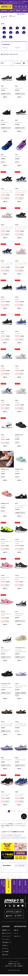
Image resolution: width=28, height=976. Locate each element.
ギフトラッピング (6, 936)
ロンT (11, 835)
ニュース (16, 933)
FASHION (4, 10)
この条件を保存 (20, 865)
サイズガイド (5, 948)
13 (19, 811)
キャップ (18, 835)
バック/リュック (6, 837)
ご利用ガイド (5, 945)
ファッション (8, 877)
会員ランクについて (7, 933)
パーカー (5, 835)
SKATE (24, 10)
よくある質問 (5, 951)
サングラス (16, 837)
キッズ (23, 837)
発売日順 (18, 63)
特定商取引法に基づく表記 (14, 963)
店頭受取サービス (6, 930)
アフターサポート (6, 939)
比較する (5, 97)
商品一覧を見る (21, 14)
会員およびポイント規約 (11, 966)
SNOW (18, 10)
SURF (11, 10)
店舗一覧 (16, 930)
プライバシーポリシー (14, 961)
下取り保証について (7, 942)
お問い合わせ (5, 954)
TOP (2, 877)
